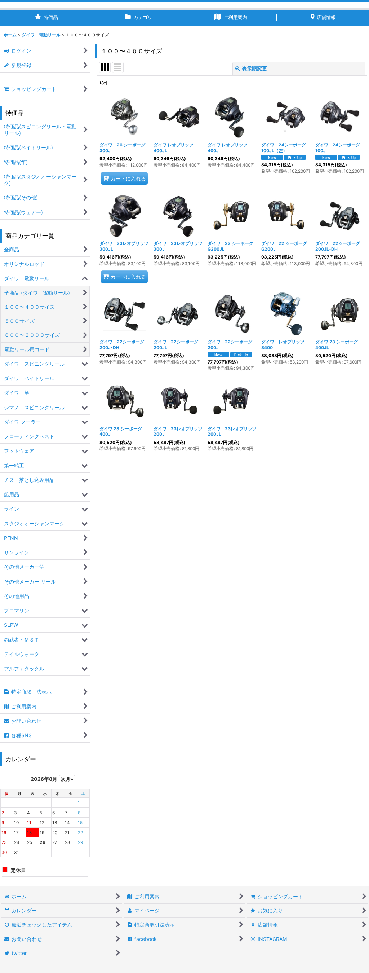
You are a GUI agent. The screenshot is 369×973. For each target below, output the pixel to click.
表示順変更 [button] (254, 68)
